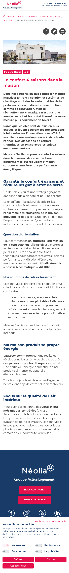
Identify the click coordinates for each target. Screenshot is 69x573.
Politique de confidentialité (50, 521)
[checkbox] (6, 545)
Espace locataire (34, 499)
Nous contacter (34, 489)
